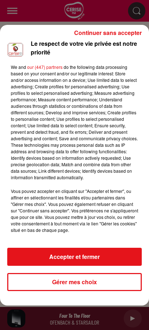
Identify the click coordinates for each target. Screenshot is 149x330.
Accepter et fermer (74, 256)
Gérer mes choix (74, 282)
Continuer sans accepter (108, 32)
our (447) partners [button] (45, 67)
